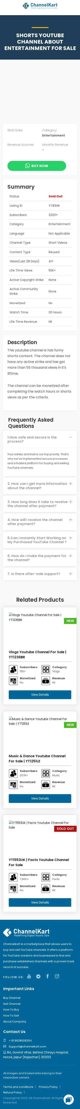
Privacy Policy (48, 1087)
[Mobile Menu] (6, 8)
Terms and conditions (18, 1087)
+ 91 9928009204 (20, 1041)
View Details (40, 694)
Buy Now (39, 165)
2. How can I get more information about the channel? (37, 486)
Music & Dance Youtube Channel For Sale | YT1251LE (37, 759)
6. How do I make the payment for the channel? (37, 558)
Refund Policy (12, 1092)
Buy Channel (11, 998)
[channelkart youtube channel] (30, 976)
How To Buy (11, 1010)
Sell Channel (11, 1004)
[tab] (40, 439)
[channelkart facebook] (48, 976)
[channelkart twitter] (39, 976)
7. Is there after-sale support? (33, 574)
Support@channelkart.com (27, 1046)
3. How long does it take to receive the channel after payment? (37, 504)
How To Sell (11, 1016)
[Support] (69, 1099)
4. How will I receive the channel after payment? (35, 522)
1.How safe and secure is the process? (32, 439)
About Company (14, 1022)
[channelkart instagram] (58, 976)
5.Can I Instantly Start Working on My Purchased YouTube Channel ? (37, 540)
